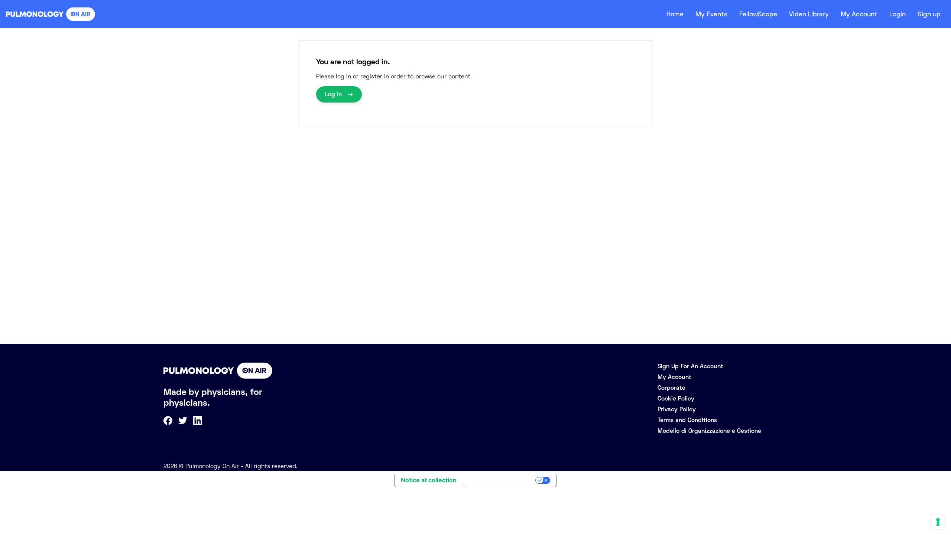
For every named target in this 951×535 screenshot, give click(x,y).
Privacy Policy (677, 409)
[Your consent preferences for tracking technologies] (938, 522)
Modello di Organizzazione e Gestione (709, 431)
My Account (859, 14)
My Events (711, 14)
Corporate (671, 388)
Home (675, 14)
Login (897, 14)
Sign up (929, 14)
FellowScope (758, 14)
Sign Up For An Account (690, 366)
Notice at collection (429, 480)
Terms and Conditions (687, 420)
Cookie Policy (676, 398)
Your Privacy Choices (499, 480)
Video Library (809, 14)
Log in (334, 94)
